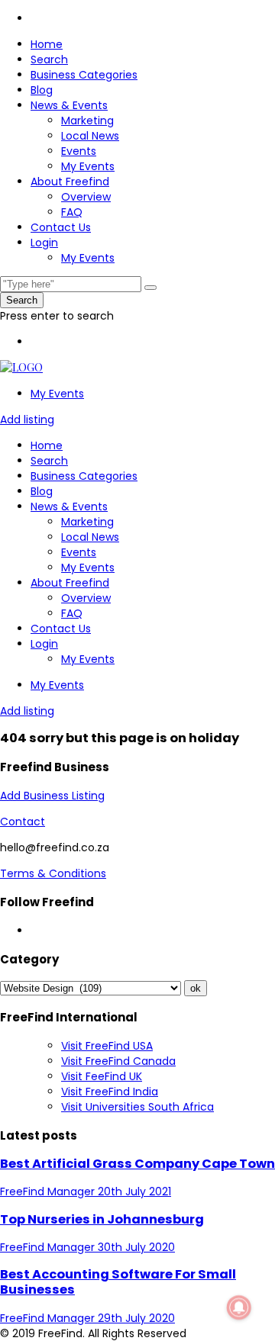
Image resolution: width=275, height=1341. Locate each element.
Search (49, 59)
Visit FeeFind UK (101, 1076)
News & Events (69, 105)
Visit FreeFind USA (107, 1045)
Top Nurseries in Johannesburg (102, 1219)
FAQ (71, 212)
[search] (150, 287)
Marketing (87, 120)
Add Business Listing (52, 795)
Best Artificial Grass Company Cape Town (137, 1163)
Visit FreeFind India (109, 1091)
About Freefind (70, 181)
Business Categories (84, 74)
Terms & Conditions (53, 873)
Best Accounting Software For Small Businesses (118, 1281)
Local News (90, 135)
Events (78, 151)
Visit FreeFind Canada (118, 1061)
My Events (88, 166)
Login (44, 242)
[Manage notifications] (239, 1307)
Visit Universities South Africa (137, 1106)
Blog (42, 90)
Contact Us (61, 227)
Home (47, 44)
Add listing (27, 419)
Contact (22, 821)
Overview (86, 196)
